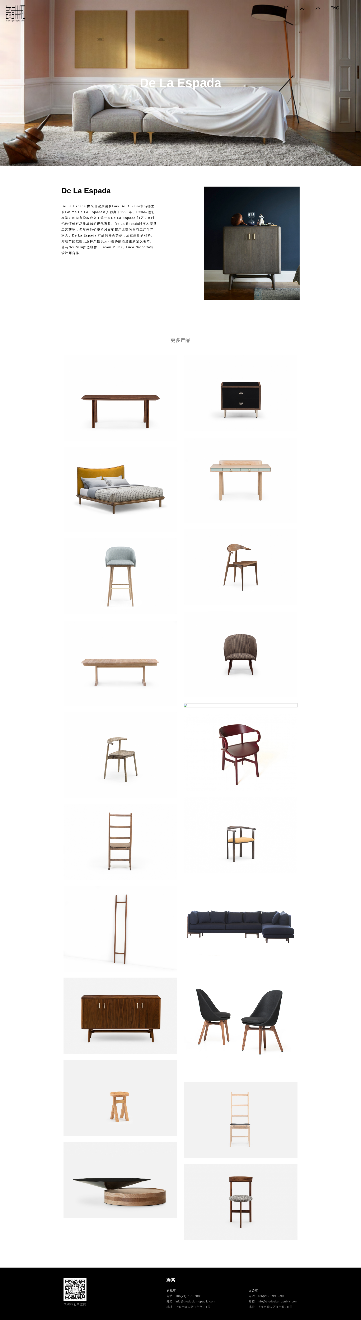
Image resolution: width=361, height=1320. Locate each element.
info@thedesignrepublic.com (195, 1301)
